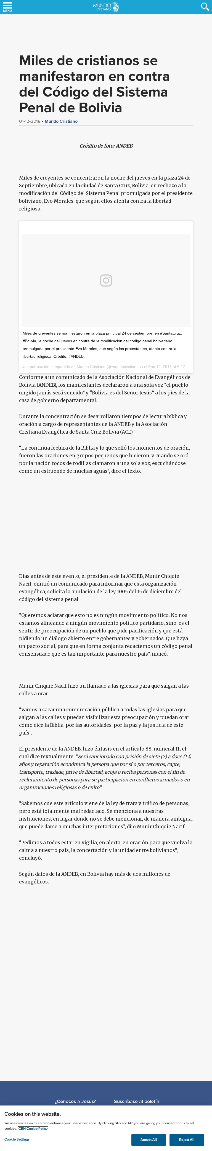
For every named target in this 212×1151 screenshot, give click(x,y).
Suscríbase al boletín (136, 1101)
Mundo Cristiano (61, 121)
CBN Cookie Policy (32, 1129)
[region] (106, 1128)
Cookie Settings (17, 1139)
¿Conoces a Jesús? (75, 1101)
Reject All (186, 1140)
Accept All (149, 1140)
